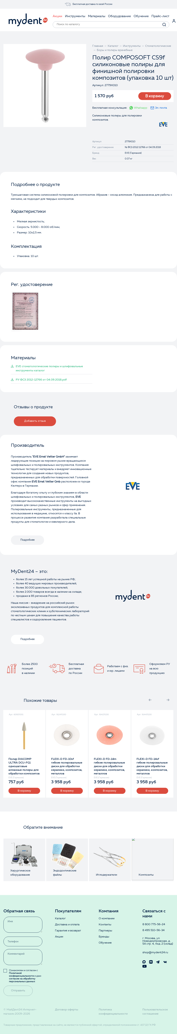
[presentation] (150, 699)
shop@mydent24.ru (155, 952)
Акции (59, 936)
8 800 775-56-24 (153, 924)
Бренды (104, 936)
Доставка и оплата (67, 924)
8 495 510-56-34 (153, 930)
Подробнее (27, 540)
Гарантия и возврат (68, 930)
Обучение (105, 942)
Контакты (105, 924)
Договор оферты (66, 1009)
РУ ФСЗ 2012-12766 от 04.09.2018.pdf (41, 379)
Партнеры (105, 930)
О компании (106, 918)
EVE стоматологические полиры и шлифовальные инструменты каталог (49, 368)
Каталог (60, 918)
